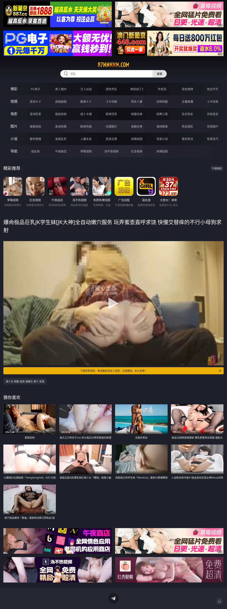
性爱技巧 (212, 139)
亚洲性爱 (35, 114)
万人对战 (86, 89)
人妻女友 (86, 139)
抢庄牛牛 (212, 89)
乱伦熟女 (187, 114)
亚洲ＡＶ (35, 101)
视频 (14, 101)
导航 (14, 151)
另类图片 (212, 126)
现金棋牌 (187, 89)
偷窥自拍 (35, 126)
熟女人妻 (136, 101)
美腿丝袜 (136, 126)
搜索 (159, 74)
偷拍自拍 (61, 114)
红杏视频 (136, 151)
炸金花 (162, 89)
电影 (14, 113)
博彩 (14, 89)
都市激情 (35, 139)
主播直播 (187, 101)
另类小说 (162, 139)
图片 (14, 126)
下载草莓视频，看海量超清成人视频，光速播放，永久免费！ (113, 370)
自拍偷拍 (61, 101)
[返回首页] (219, 601)
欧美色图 (86, 126)
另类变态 (212, 114)
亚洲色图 (61, 126)
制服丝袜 (136, 114)
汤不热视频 (111, 151)
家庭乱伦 (61, 139)
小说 (14, 138)
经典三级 (162, 114)
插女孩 (35, 151)
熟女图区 (187, 126)
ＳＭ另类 (212, 101)
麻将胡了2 (136, 89)
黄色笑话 (187, 139)
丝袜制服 (162, 101)
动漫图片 (111, 126)
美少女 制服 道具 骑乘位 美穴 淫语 (25, 381)
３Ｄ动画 (111, 101)
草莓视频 (86, 151)
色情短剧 (162, 151)
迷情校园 (136, 139)
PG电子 (35, 89)
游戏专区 (111, 89)
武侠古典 (111, 139)
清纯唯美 (162, 126)
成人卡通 (86, 114)
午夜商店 (61, 151)
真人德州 (61, 89)
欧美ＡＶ (86, 101)
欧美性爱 (111, 114)
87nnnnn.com (113, 64)
